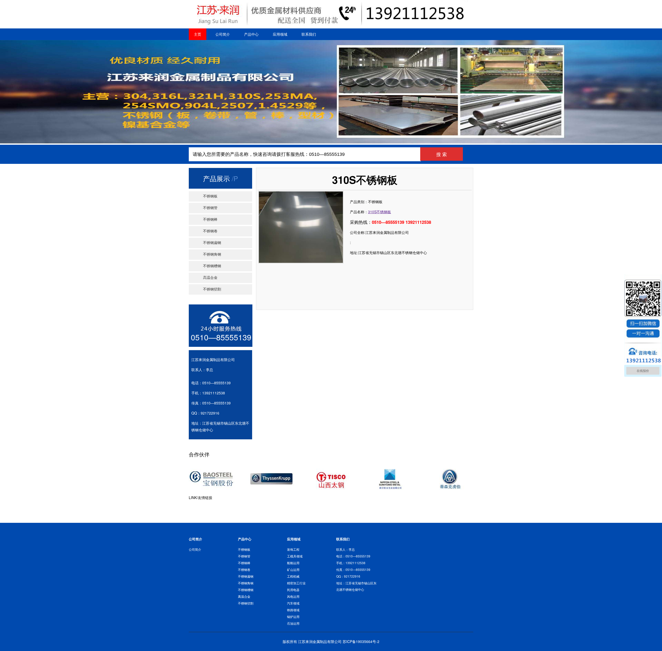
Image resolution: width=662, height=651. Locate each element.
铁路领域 (293, 610)
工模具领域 (295, 556)
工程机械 (293, 576)
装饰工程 (293, 549)
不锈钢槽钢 (212, 266)
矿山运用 (293, 569)
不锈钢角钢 (212, 254)
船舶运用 (293, 563)
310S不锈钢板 (379, 211)
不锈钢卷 (210, 231)
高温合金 (210, 278)
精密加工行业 (296, 583)
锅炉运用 (293, 616)
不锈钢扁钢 (212, 243)
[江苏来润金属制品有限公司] (329, 25)
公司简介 (222, 34)
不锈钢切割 (212, 289)
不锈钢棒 (210, 219)
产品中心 (251, 34)
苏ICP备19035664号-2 (361, 641)
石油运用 (293, 623)
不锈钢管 (210, 208)
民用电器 (293, 589)
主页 (197, 34)
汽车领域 (293, 603)
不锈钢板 (210, 196)
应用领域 (280, 34)
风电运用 (293, 596)
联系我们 (309, 34)
